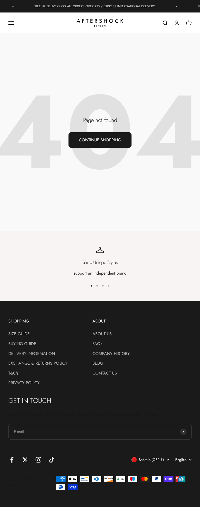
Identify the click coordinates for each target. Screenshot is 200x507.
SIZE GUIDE (19, 334)
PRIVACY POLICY (24, 383)
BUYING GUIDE (22, 344)
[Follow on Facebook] (11, 459)
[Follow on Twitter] (25, 459)
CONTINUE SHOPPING (100, 140)
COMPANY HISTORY (111, 354)
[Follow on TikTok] (51, 459)
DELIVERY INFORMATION (31, 354)
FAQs (97, 344)
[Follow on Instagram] (38, 459)
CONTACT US (104, 373)
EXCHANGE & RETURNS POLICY (37, 363)
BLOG (97, 363)
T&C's (13, 373)
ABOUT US (102, 334)
